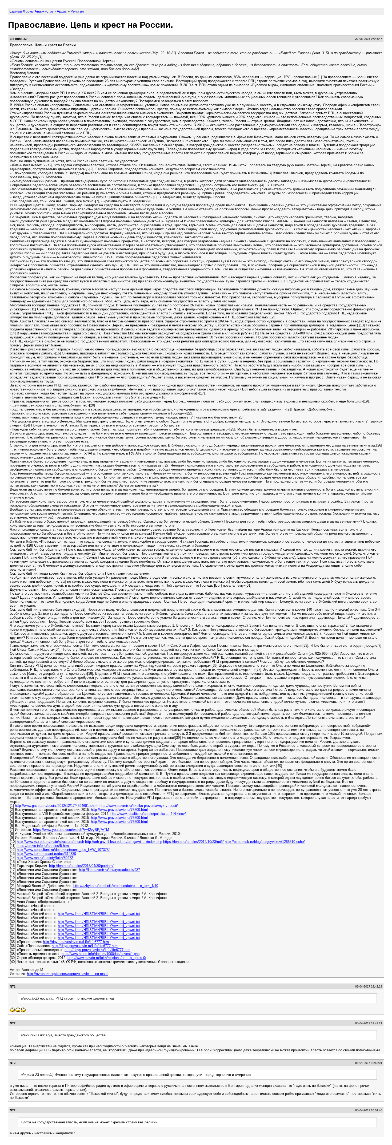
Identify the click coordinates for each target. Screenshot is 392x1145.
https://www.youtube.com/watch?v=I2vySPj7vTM (71, 830)
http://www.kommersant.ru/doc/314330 (46, 854)
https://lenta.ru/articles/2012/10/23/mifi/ (193, 842)
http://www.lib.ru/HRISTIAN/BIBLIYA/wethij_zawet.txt (99, 914)
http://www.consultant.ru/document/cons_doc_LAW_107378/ (63, 850)
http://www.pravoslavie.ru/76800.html (119, 810)
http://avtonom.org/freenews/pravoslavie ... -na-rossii (67, 974)
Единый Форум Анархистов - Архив (38, 11)
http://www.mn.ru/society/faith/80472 (45, 858)
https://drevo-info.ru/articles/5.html (43, 846)
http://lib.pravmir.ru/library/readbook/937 (109, 870)
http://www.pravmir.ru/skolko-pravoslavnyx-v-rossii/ (138, 806)
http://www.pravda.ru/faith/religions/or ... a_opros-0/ (106, 958)
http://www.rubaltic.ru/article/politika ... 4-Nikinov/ (148, 814)
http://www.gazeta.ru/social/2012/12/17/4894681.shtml (56, 806)
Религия (77, 11)
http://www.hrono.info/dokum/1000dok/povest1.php (100, 954)
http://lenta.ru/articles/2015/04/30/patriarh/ (81, 866)
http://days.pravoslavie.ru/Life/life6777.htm (76, 942)
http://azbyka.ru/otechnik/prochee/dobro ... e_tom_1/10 (115, 886)
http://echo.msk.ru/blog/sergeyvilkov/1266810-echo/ (265, 842)
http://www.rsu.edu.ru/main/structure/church (50, 842)
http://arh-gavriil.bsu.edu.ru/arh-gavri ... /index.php (123, 842)
